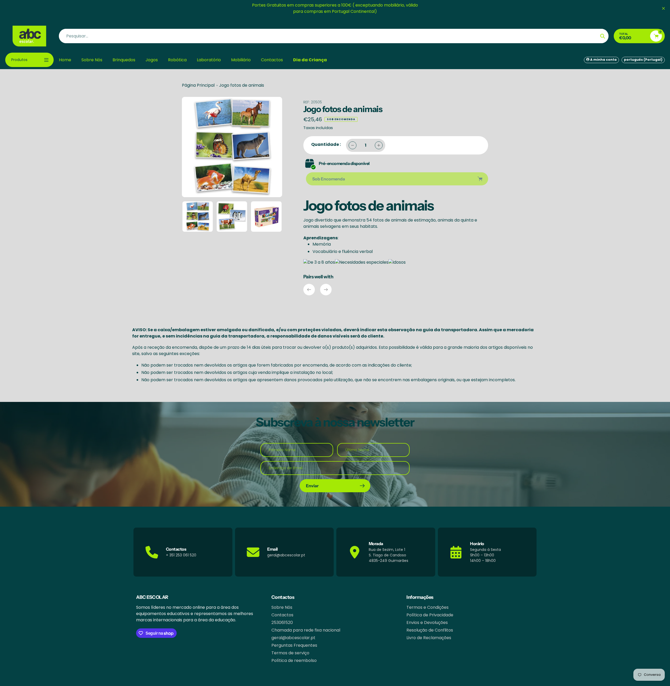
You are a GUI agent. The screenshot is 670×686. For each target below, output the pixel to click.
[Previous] (309, 289)
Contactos (282, 615)
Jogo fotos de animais (241, 85)
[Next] (326, 289)
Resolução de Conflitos (429, 630)
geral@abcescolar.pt (293, 638)
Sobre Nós (281, 607)
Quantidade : (326, 144)
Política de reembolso (294, 660)
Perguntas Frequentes (294, 645)
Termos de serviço (290, 653)
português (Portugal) (643, 59)
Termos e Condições (427, 607)
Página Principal (198, 85)
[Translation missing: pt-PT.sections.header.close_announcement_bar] (663, 8)
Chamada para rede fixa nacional (305, 630)
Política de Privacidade (429, 615)
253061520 (282, 622)
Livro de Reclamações (428, 638)
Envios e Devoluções (427, 622)
